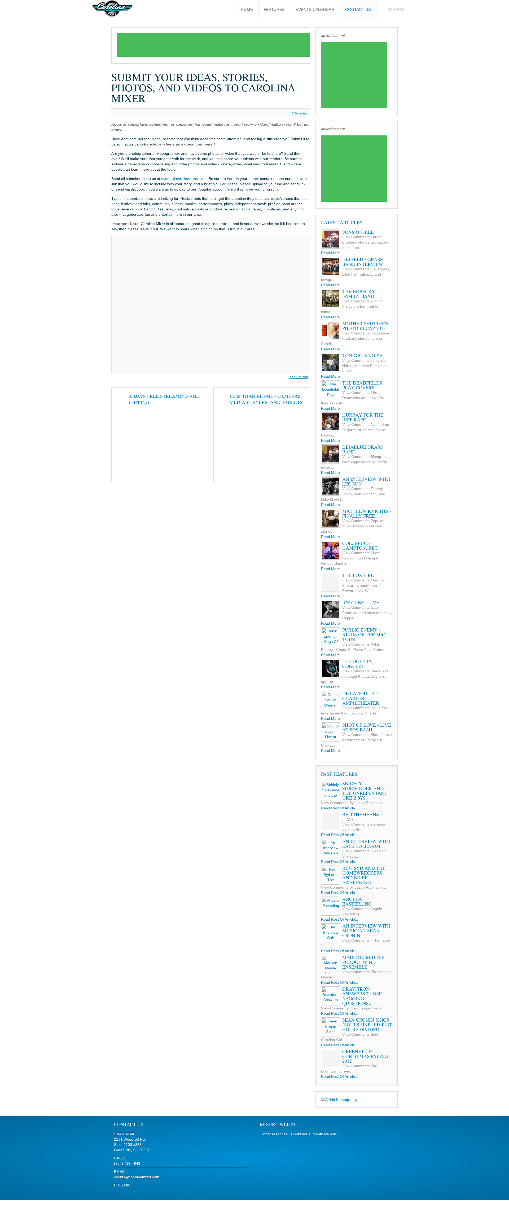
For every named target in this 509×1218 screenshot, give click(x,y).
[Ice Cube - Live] (330, 609)
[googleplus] (137, 1191)
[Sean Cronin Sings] (330, 1026)
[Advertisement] (213, 45)
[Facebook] (127, 1191)
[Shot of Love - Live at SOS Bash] (330, 731)
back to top (298, 377)
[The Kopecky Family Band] (330, 298)
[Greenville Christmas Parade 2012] (330, 1058)
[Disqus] (211, 304)
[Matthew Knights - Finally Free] (330, 518)
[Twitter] (117, 1191)
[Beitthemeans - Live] (330, 821)
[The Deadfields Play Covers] (330, 389)
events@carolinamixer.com (184, 178)
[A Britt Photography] (339, 1099)
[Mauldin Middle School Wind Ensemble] (330, 964)
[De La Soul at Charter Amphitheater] (330, 700)
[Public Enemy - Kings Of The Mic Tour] (330, 636)
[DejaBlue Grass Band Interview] (330, 266)
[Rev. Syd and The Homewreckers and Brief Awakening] (330, 875)
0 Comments (300, 113)
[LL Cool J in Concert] (330, 668)
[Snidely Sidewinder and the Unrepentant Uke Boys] (330, 790)
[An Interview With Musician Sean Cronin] (330, 932)
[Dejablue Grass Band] (330, 453)
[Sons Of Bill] (330, 239)
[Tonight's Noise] (330, 362)
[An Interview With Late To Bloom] (330, 848)
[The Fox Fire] (330, 582)
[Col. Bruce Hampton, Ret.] (330, 550)
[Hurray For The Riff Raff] (330, 421)
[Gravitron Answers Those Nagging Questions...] (330, 995)
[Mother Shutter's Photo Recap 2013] (330, 330)
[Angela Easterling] (330, 906)
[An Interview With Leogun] (330, 486)
